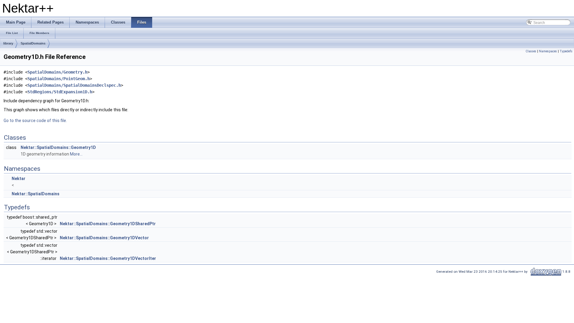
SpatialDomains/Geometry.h (57, 72)
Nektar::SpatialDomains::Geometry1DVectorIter (108, 258)
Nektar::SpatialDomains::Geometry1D (58, 147)
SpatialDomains (33, 43)
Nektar (18, 178)
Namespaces (548, 51)
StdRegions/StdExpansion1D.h (60, 91)
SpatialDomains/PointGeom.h (59, 78)
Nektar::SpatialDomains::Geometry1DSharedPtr (108, 223)
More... (76, 154)
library (8, 43)
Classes (531, 51)
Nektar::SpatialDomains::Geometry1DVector (104, 237)
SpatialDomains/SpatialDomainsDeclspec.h (74, 85)
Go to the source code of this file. (35, 120)
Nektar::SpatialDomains (35, 193)
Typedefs (566, 51)
